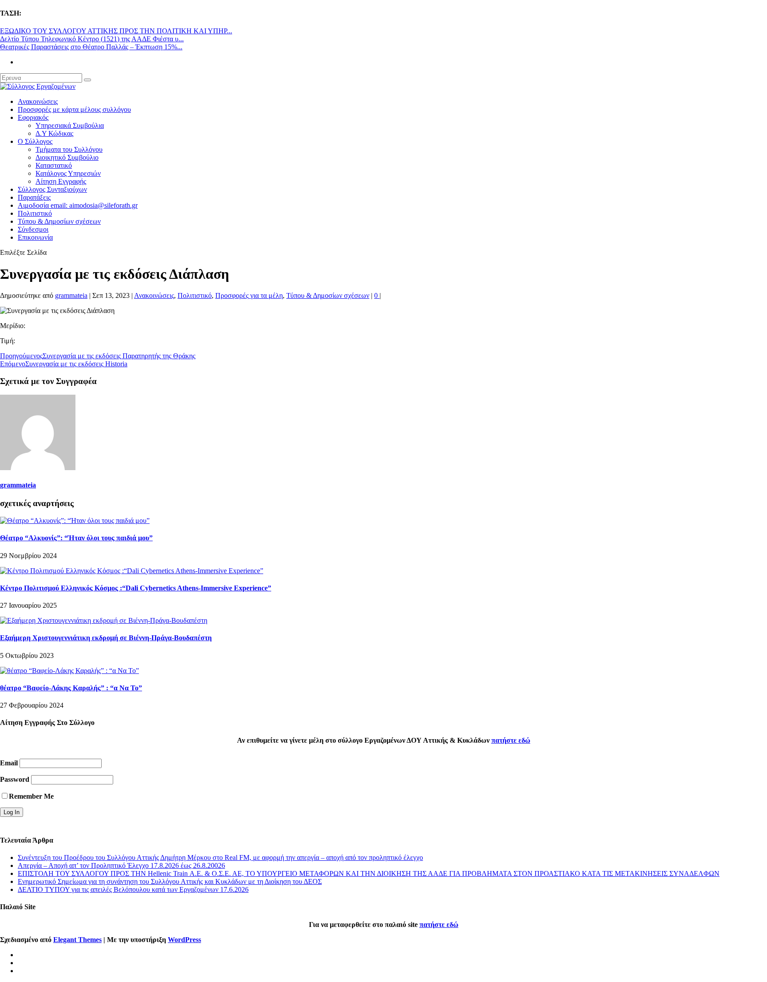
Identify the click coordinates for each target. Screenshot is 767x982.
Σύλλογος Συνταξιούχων (52, 189)
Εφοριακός (33, 117)
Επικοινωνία (35, 237)
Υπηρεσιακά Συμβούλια (70, 125)
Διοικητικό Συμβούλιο (67, 157)
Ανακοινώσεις (38, 101)
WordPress (184, 939)
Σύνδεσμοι (33, 229)
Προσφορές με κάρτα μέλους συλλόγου (74, 109)
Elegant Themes (77, 939)
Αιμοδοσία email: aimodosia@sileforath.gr (78, 205)
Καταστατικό (54, 165)
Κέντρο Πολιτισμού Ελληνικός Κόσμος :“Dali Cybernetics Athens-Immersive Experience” (135, 588)
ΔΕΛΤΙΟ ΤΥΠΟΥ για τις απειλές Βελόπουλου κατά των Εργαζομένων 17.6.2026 (133, 889)
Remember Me (31, 796)
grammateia (71, 295)
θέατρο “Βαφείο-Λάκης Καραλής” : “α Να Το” (71, 688)
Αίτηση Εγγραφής (61, 181)
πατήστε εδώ (510, 740)
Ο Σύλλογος (35, 141)
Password (14, 779)
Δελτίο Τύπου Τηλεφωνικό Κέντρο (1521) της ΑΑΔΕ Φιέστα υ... (92, 39)
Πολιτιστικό (35, 213)
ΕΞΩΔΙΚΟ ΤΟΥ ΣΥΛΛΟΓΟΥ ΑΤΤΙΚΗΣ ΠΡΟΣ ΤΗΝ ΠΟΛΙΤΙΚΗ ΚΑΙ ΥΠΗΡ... (116, 31)
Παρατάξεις (34, 197)
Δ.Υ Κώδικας (54, 133)
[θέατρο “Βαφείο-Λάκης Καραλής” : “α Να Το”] (69, 670)
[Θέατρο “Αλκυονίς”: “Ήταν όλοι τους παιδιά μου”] (75, 520)
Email (9, 763)
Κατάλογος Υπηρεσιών (68, 173)
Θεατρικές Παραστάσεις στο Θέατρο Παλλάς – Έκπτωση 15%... (91, 47)
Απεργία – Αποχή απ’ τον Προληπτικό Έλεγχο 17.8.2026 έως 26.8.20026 (121, 865)
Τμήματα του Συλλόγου (69, 149)
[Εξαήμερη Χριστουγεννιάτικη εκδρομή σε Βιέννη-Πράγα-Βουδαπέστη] (103, 620)
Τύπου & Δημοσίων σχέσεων (59, 221)
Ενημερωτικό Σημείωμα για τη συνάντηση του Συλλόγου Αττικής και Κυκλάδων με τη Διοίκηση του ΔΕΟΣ (170, 881)
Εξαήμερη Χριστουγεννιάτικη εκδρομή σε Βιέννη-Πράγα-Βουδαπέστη (106, 637)
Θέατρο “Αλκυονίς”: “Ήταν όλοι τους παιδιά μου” (76, 538)
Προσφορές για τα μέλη (249, 295)
